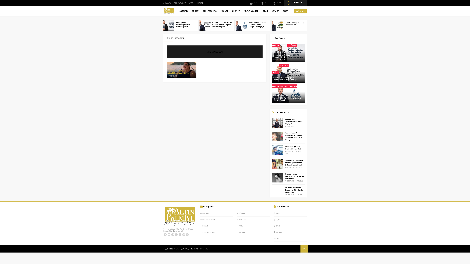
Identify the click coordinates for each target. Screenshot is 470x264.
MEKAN (265, 11)
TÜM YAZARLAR (180, 3)
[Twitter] (168, 234)
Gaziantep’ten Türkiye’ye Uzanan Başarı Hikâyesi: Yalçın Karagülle (222, 24)
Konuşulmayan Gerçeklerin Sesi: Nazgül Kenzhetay (294, 176)
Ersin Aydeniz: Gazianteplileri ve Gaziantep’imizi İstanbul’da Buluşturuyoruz (183, 26)
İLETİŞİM (200, 3)
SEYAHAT (275, 11)
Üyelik (278, 220)
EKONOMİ (275, 45)
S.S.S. (278, 226)
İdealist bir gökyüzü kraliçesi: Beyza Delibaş (294, 147)
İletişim (276, 238)
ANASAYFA (167, 3)
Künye (278, 213)
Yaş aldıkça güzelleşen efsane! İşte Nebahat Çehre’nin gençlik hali (294, 162)
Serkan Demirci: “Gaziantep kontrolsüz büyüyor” (294, 121)
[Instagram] (179, 234)
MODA (241, 226)
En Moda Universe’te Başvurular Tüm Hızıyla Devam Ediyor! (294, 190)
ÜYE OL (191, 3)
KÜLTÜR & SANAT (250, 11)
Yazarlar (279, 232)
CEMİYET (236, 11)
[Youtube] (172, 234)
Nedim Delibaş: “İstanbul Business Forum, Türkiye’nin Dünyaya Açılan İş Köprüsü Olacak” (258, 25)
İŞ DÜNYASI (292, 45)
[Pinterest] (176, 234)
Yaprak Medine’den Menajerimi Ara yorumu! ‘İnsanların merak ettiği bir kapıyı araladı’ (294, 136)
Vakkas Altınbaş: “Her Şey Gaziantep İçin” (294, 23)
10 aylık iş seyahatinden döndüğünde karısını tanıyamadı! (180, 72)
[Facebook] (165, 234)
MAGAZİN (225, 11)
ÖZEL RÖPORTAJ (210, 11)
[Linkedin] (183, 234)
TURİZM (275, 72)
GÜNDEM (195, 11)
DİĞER (285, 11)
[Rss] (187, 234)
